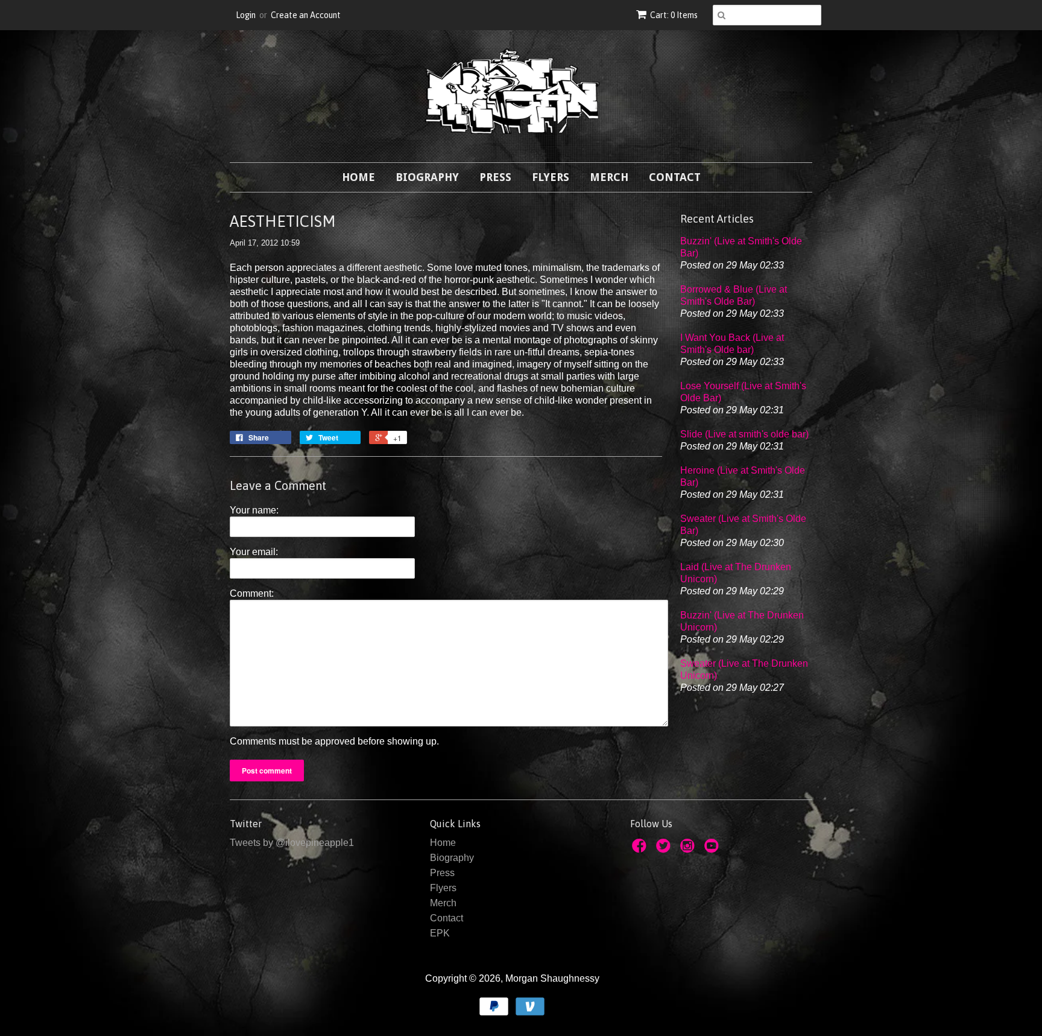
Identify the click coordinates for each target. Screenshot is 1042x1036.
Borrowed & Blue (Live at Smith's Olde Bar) (733, 295)
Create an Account (306, 15)
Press (495, 177)
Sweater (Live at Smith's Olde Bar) (743, 524)
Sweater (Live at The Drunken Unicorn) (744, 669)
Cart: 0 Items (674, 15)
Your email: (254, 552)
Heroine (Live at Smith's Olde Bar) (742, 476)
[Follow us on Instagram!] (689, 849)
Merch (609, 177)
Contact (675, 177)
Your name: (254, 510)
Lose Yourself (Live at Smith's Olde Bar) (743, 392)
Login (246, 15)
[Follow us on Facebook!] (641, 849)
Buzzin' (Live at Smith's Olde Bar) (741, 247)
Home (358, 177)
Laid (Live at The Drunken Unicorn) (735, 573)
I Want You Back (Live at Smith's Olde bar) (732, 343)
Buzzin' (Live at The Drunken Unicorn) (742, 621)
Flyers (550, 177)
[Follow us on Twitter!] (665, 849)
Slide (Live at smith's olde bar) (744, 434)
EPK (440, 933)
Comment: (252, 593)
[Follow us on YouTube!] (713, 849)
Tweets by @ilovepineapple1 (292, 842)
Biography (427, 177)
